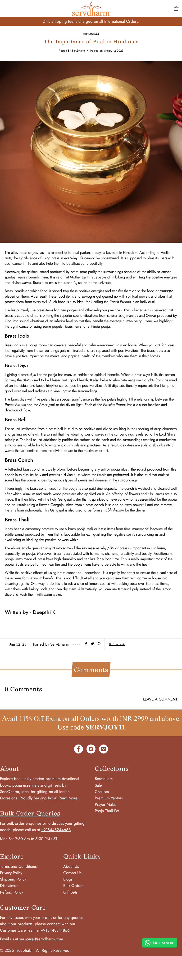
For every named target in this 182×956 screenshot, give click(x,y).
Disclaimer (9, 885)
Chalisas (102, 791)
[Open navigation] (8, 8)
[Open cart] (176, 8)
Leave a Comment (160, 699)
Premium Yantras (109, 798)
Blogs (68, 879)
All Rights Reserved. (53, 950)
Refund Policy (11, 892)
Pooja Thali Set (107, 811)
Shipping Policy (13, 879)
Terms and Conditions (18, 866)
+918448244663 (56, 830)
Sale (98, 785)
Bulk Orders (73, 885)
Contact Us (72, 873)
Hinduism (91, 33)
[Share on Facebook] (86, 644)
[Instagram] (91, 750)
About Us (71, 866)
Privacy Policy (11, 873)
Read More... (70, 798)
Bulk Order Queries (30, 813)
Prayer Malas (105, 804)
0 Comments (117, 644)
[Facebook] (78, 750)
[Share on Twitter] (93, 644)
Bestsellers (104, 778)
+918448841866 (55, 930)
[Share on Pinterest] (99, 644)
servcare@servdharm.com (41, 939)
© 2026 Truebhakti (16, 950)
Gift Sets (70, 892)
